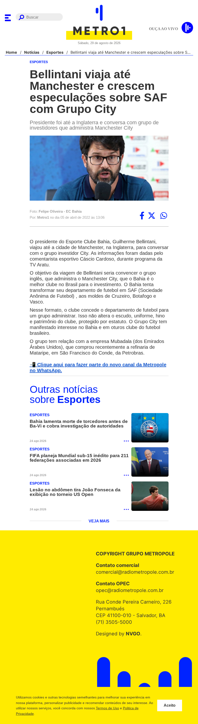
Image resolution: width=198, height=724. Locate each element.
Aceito (170, 705)
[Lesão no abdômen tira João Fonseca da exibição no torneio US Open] (150, 497)
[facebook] (142, 216)
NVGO (132, 635)
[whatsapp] (164, 216)
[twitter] (151, 216)
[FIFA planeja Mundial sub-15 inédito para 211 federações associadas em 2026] (150, 463)
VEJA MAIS (99, 523)
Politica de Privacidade (43, 713)
